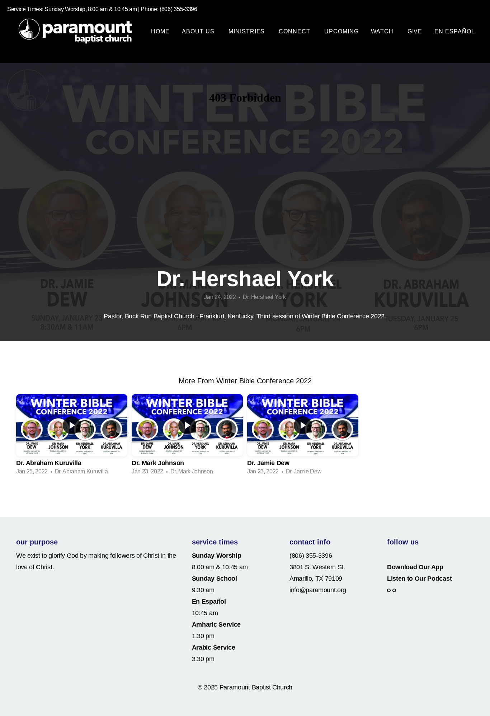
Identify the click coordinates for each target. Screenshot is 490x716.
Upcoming (341, 31)
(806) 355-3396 (310, 555)
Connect (295, 31)
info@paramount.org (317, 590)
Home (160, 31)
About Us (199, 31)
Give (415, 31)
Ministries (247, 31)
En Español (454, 31)
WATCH (383, 31)
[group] (71, 436)
